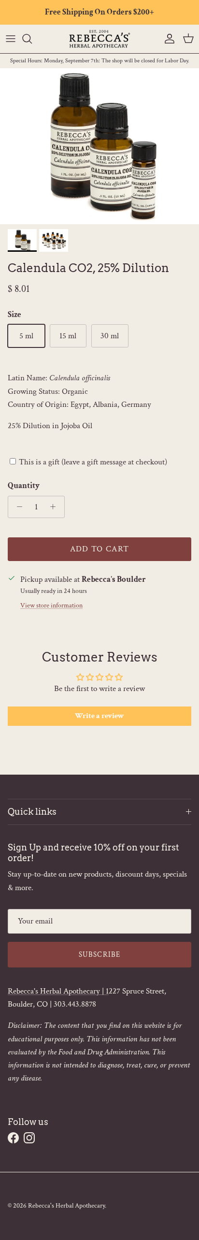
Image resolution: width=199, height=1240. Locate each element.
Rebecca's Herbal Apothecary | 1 (58, 991)
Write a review (99, 716)
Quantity (24, 485)
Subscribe (100, 954)
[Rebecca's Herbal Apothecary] (99, 38)
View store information (51, 605)
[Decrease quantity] (17, 507)
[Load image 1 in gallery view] (99, 146)
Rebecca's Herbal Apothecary (66, 1205)
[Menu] (10, 38)
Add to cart (99, 549)
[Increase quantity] (55, 507)
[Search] (32, 38)
